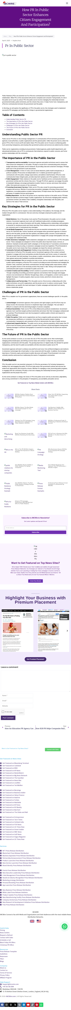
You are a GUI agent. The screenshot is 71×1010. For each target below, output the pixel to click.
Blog (10, 36)
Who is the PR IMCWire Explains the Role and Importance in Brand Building (24, 450)
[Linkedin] (24, 1005)
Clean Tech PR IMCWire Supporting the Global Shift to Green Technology (58, 396)
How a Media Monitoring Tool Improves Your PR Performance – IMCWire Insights (57, 466)
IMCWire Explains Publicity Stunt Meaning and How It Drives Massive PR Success (25, 396)
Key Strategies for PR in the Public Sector (19, 123)
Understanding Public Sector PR (16, 119)
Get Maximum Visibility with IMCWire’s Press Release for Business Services (56, 409)
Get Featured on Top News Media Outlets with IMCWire (35, 383)
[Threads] (11, 1005)
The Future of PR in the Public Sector (17, 127)
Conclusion (9, 129)
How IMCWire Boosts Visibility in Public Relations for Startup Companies (24, 466)
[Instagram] (6, 1005)
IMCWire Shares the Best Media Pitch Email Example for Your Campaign (24, 409)
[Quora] (19, 1005)
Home (5, 36)
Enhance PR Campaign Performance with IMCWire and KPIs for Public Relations (23, 502)
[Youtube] (28, 1005)
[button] (4, 631)
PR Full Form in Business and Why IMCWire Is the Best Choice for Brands (57, 435)
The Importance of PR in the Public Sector (19, 121)
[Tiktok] (32, 1005)
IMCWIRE (35, 912)
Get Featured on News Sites (10, 759)
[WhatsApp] (64, 926)
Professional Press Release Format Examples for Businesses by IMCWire (58, 484)
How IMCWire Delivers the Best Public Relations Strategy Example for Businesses (24, 484)
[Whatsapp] (41, 1005)
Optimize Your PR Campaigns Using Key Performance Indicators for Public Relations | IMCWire (25, 422)
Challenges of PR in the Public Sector (17, 125)
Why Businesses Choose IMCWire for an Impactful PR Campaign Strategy (57, 450)
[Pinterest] (37, 1005)
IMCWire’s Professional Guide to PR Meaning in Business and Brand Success (58, 422)
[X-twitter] (15, 1005)
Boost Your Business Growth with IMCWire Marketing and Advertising (24, 434)
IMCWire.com (11, 996)
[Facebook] (2, 1005)
